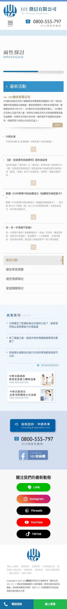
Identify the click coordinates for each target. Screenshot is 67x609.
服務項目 (25, 566)
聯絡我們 (39, 570)
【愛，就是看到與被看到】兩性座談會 (26, 160)
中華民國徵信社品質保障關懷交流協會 (31, 395)
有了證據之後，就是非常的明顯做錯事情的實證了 (33, 340)
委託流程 (17, 570)
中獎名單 (11, 136)
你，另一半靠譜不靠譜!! (19, 227)
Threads (36, 510)
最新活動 (12, 260)
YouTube (37, 522)
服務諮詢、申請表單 (33, 426)
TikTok (36, 534)
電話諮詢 (17, 604)
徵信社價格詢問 (52, 570)
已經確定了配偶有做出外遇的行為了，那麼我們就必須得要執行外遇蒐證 (33, 325)
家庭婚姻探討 (15, 288)
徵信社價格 (27, 573)
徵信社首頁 (14, 573)
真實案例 (36, 566)
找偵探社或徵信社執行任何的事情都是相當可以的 (33, 354)
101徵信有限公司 (19, 97)
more (57, 125)
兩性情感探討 (15, 279)
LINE (36, 487)
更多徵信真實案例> (50, 365)
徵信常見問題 (15, 269)
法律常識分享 (48, 566)
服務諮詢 (28, 570)
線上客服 (50, 604)
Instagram (37, 499)
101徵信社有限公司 (29, 11)
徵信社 (13, 584)
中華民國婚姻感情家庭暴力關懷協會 (31, 379)
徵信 (38, 587)
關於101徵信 (12, 566)
